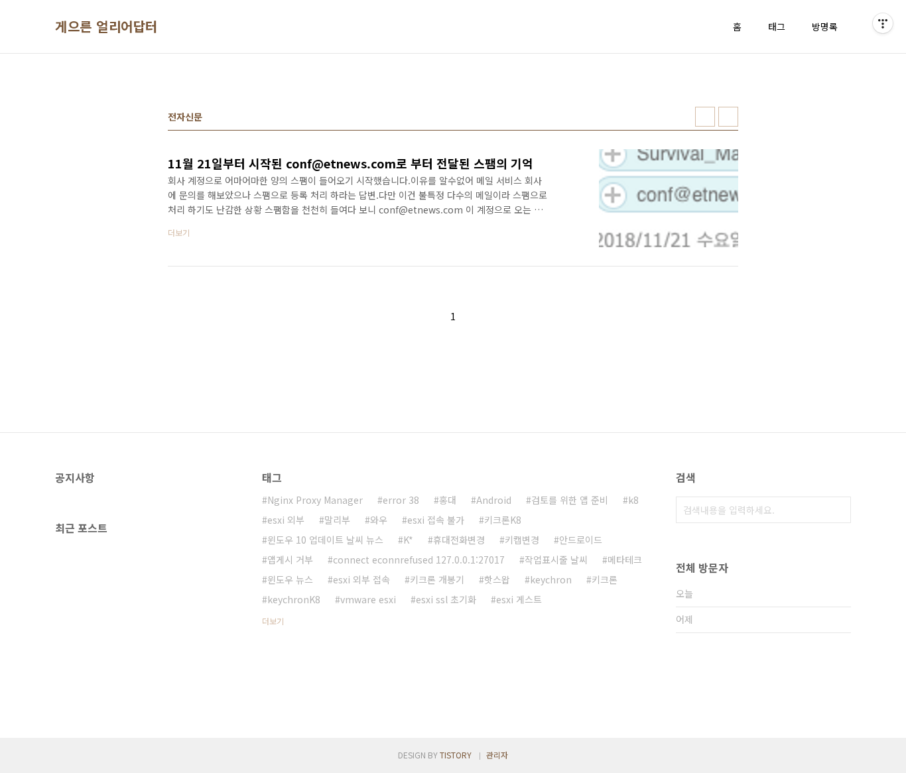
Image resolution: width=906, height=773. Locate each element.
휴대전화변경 (459, 539)
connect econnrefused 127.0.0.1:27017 (419, 559)
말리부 (337, 519)
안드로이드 (580, 539)
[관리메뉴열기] (883, 23)
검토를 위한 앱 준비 (569, 499)
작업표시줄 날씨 (556, 559)
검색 (837, 509)
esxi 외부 (285, 519)
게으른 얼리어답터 (106, 26)
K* (408, 539)
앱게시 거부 (290, 559)
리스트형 (728, 117)
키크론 (604, 579)
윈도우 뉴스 (290, 579)
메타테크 (625, 559)
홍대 (447, 499)
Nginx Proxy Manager (315, 499)
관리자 (497, 754)
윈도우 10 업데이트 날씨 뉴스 (325, 539)
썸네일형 (705, 117)
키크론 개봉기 (437, 579)
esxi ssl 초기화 (446, 599)
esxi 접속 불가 (435, 519)
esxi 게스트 (519, 599)
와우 (378, 519)
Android (493, 499)
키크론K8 (502, 519)
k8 (633, 499)
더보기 (273, 620)
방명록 (825, 26)
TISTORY (456, 754)
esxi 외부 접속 (361, 579)
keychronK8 (293, 599)
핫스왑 (497, 579)
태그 (776, 26)
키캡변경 (522, 539)
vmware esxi (368, 599)
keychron (551, 579)
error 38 (401, 499)
